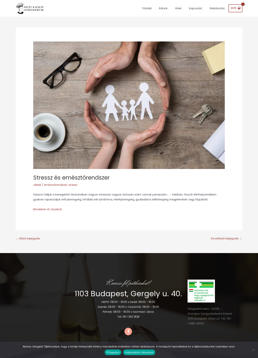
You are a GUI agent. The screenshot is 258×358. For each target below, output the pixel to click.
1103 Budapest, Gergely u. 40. (128, 293)
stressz (72, 185)
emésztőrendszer (55, 185)
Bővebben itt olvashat (47, 209)
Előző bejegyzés (28, 238)
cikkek (37, 185)
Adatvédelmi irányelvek (139, 352)
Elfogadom (113, 352)
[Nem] (253, 350)
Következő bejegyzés (226, 238)
